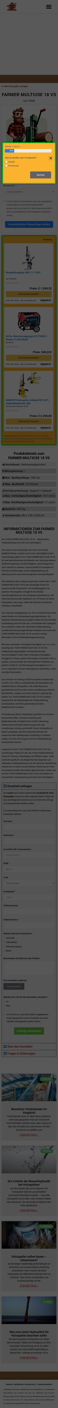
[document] (29, 704)
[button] (50, 158)
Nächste (40, 175)
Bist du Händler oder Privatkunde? (20, 158)
